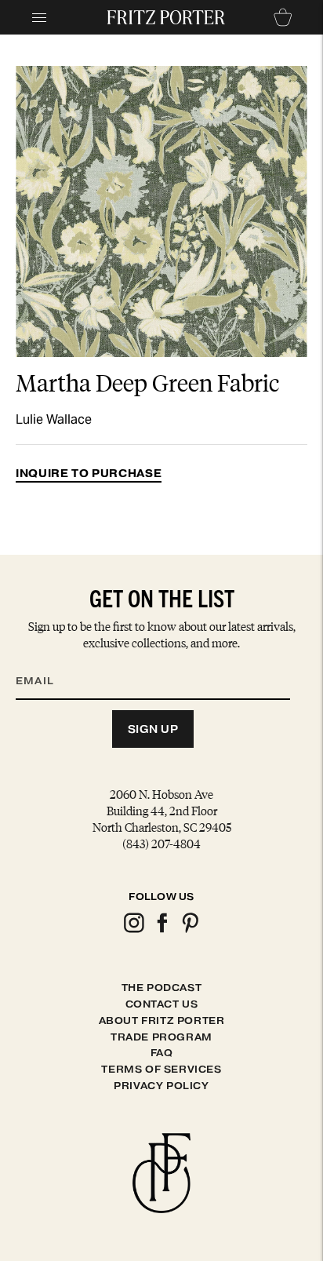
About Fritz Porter (162, 1020)
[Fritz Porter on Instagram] (133, 930)
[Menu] (39, 17)
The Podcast (162, 987)
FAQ (162, 1053)
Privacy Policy (161, 1086)
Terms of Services (161, 1069)
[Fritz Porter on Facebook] (161, 930)
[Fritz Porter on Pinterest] (190, 930)
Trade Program (161, 1037)
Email (44, 661)
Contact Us (161, 1004)
